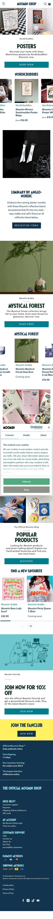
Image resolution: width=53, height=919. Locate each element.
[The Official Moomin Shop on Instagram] (28, 901)
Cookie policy (8, 885)
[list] (26, 598)
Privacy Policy (8, 889)
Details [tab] (26, 435)
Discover (26, 561)
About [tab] (43, 435)
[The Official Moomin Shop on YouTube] (38, 901)
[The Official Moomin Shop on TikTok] (33, 901)
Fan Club (6, 844)
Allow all (26, 482)
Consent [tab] (9, 435)
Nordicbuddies (26, 74)
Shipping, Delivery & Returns (14, 810)
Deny (26, 489)
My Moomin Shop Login (12, 823)
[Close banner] (49, 428)
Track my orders (9, 826)
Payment (6, 807)
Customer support (10, 804)
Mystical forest (26, 334)
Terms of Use (8, 893)
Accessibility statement (12, 847)
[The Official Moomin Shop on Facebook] (23, 901)
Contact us (7, 838)
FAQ (5, 836)
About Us (7, 841)
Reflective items (26, 225)
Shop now (26, 64)
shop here (26, 324)
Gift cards (7, 813)
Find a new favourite (26, 571)
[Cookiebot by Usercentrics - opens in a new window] (31, 427)
